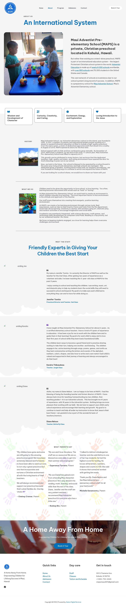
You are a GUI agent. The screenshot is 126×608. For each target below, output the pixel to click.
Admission (72, 8)
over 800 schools (82, 70)
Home (41, 8)
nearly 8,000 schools (101, 67)
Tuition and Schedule (78, 579)
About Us (46, 576)
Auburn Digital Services (73, 602)
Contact (84, 8)
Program (60, 8)
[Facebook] (5, 587)
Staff (71, 573)
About (50, 8)
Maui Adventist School (103, 84)
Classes (72, 576)
